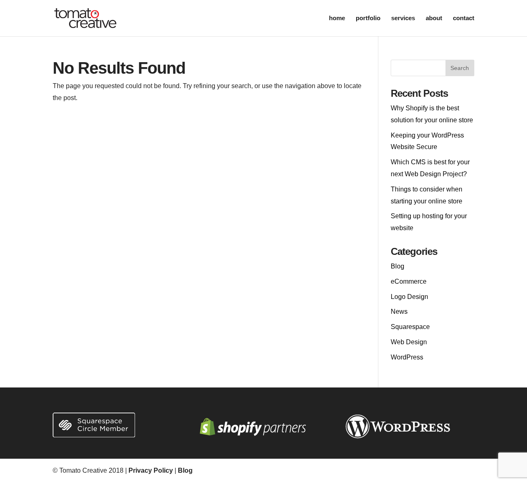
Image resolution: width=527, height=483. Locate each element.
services (403, 18)
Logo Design (409, 296)
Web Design (409, 341)
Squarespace (410, 326)
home (337, 18)
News (399, 311)
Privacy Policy (150, 470)
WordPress (407, 357)
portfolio (368, 18)
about (434, 18)
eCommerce (409, 281)
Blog (397, 266)
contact (463, 18)
